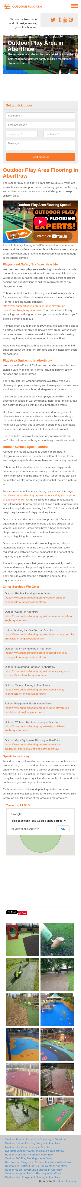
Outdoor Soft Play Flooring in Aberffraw (28, 1158)
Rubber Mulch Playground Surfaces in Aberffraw (33, 1169)
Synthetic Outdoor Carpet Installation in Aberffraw (34, 1150)
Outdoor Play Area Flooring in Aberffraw (28, 1146)
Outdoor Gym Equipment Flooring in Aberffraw (32, 1177)
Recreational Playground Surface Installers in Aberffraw (38, 1162)
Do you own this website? (25, 829)
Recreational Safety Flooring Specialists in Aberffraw (36, 1165)
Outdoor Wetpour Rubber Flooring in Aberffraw (33, 1173)
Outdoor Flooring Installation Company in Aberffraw (35, 1139)
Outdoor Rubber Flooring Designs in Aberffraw (32, 1143)
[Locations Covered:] (4, 5)
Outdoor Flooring (66, 1180)
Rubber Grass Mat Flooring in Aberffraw (29, 1154)
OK (63, 828)
